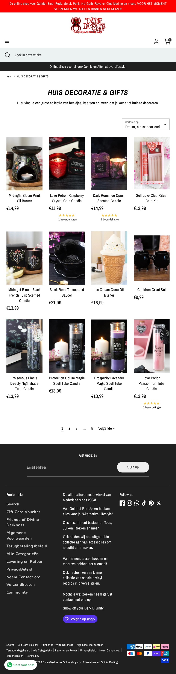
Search (13, 504)
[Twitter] (158, 503)
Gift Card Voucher (23, 511)
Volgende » (106, 428)
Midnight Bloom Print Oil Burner (24, 198)
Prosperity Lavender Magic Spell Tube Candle (109, 383)
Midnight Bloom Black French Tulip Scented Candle (24, 295)
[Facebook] (122, 503)
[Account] (156, 40)
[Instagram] (129, 503)
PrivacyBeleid (19, 569)
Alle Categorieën (22, 553)
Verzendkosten (20, 584)
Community (17, 592)
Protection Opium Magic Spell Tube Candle (67, 380)
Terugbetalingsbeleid (26, 546)
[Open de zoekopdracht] (7, 55)
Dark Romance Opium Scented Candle (109, 198)
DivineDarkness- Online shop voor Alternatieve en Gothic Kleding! (80, 662)
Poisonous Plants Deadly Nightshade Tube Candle (24, 383)
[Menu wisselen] (7, 41)
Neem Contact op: (23, 577)
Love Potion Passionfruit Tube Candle (152, 383)
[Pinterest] (151, 503)
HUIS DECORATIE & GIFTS (33, 76)
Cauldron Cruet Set (151, 289)
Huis (9, 76)
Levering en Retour (24, 561)
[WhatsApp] (136, 503)
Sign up (133, 467)
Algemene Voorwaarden (19, 535)
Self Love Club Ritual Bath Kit (151, 198)
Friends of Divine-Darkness (23, 522)
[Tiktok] (144, 503)
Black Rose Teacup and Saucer (67, 292)
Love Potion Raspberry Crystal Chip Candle (67, 198)
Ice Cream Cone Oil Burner (109, 292)
